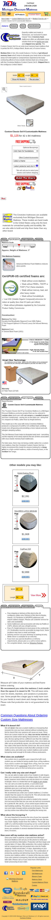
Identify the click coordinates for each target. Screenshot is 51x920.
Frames (34, 885)
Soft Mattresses (37, 873)
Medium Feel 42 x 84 (39, 18)
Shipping (38, 239)
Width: (15, 75)
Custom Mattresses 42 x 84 (21, 18)
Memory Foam (37, 876)
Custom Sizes (34, 15)
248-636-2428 (30, 6)
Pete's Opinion (27, 239)
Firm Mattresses (37, 870)
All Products (20, 15)
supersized (23, 766)
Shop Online (5, 18)
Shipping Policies (36, 643)
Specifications (34, 26)
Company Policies (25, 918)
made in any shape (40, 781)
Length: (27, 75)
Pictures (14, 26)
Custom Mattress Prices (40, 882)
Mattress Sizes (37, 879)
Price (23, 26)
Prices (4, 239)
